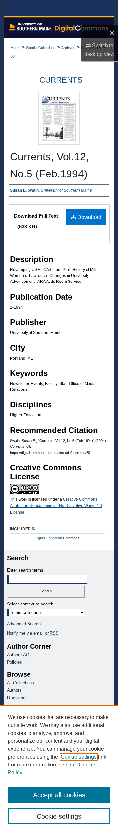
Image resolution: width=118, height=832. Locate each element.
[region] (59, 768)
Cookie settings (79, 757)
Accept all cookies (59, 795)
